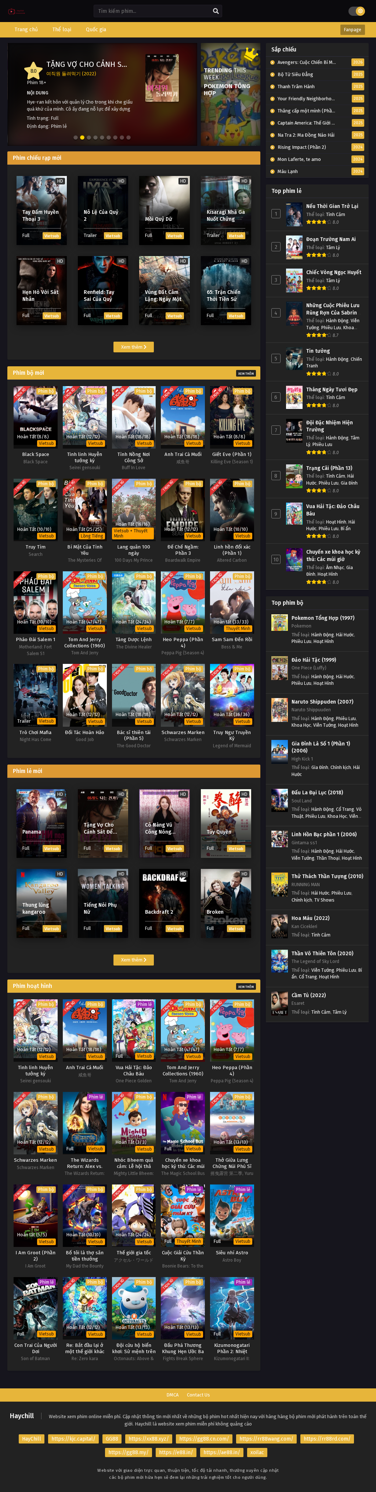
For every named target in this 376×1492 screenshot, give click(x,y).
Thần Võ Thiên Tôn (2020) (322, 953)
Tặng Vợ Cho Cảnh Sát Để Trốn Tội (111, 64)
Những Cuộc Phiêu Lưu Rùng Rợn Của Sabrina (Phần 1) (333, 312)
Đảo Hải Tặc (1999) (314, 660)
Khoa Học (301, 725)
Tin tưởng (318, 351)
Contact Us (198, 1395)
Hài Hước (345, 634)
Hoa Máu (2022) (310, 918)
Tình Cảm (335, 214)
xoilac (257, 1452)
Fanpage (352, 29)
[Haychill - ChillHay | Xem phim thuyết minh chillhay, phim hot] (16, 17)
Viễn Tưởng (324, 725)
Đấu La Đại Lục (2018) (317, 793)
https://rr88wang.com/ (266, 1439)
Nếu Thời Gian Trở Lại (332, 206)
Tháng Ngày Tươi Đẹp (332, 390)
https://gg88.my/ (128, 1452)
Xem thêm (132, 347)
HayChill (31, 1439)
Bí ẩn (346, 528)
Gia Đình (349, 483)
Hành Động (337, 320)
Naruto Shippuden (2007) (322, 702)
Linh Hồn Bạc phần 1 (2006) (324, 834)
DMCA (172, 1395)
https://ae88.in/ (221, 1452)
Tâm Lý (333, 247)
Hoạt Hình (336, 522)
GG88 (112, 1439)
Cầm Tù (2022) (309, 995)
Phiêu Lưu (331, 327)
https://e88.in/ (176, 1452)
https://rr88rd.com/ (327, 1439)
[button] (75, 138)
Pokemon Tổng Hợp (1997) (323, 618)
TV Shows (324, 900)
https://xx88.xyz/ (149, 1439)
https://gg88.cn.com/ (204, 1439)
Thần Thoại (328, 858)
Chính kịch (340, 767)
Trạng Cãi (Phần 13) (329, 468)
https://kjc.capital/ (73, 1439)
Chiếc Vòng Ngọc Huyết (333, 272)
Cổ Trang (345, 809)
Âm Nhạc (335, 567)
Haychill (22, 1416)
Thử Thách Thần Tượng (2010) (327, 876)
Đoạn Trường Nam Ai (331, 239)
